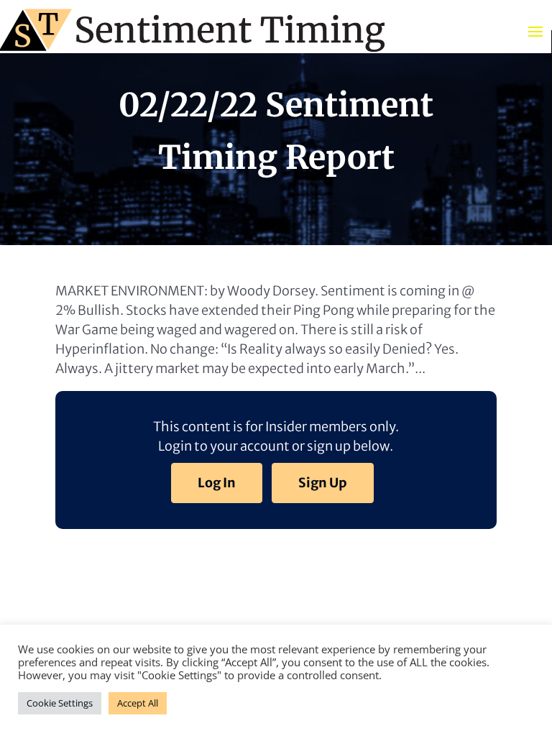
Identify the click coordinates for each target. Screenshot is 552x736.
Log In (217, 482)
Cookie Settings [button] (60, 702)
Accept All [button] (137, 702)
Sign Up (322, 482)
